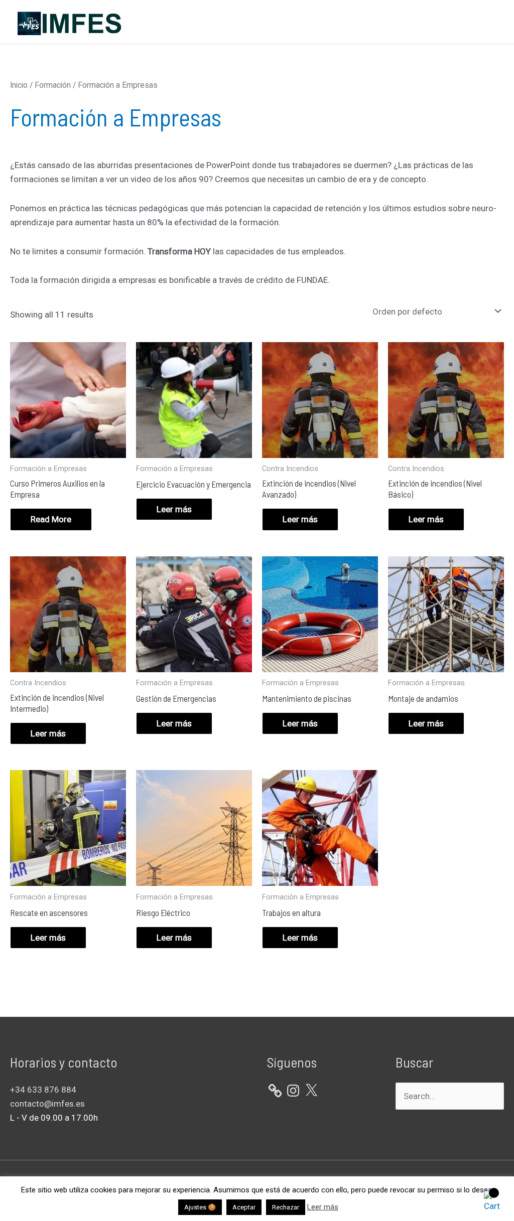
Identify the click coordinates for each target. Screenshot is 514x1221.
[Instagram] (293, 1091)
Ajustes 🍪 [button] (200, 1207)
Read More (51, 519)
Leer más (174, 509)
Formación (53, 85)
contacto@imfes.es (47, 1104)
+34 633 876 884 (43, 1090)
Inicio (19, 85)
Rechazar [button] (285, 1207)
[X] (311, 1091)
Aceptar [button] (243, 1207)
